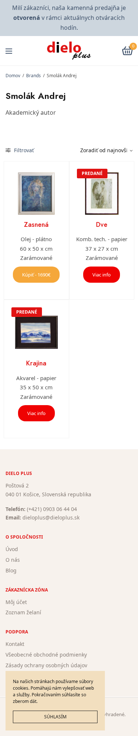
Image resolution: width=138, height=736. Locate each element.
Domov (13, 75)
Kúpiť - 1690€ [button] (36, 274)
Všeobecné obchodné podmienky (46, 654)
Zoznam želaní (23, 612)
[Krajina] (36, 332)
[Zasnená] (36, 193)
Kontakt (15, 643)
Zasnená (36, 224)
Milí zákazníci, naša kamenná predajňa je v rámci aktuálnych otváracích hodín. (68, 18)
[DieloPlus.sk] (69, 51)
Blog (11, 570)
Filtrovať (23, 150)
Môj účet (16, 602)
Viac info (101, 274)
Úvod (12, 549)
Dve (101, 224)
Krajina (36, 363)
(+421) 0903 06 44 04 (52, 508)
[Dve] (102, 193)
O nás (13, 559)
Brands (33, 75)
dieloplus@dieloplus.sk (50, 517)
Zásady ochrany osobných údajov (46, 665)
